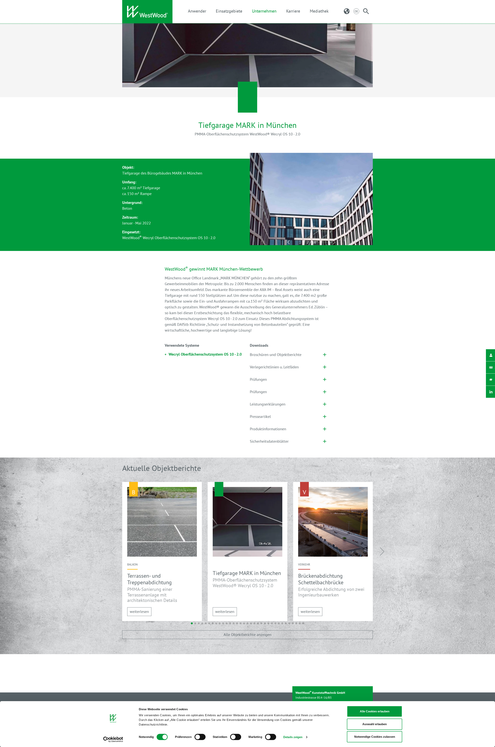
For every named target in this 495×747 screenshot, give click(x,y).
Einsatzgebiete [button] (229, 11)
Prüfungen (258, 379)
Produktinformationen (268, 428)
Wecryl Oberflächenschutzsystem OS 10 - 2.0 (205, 354)
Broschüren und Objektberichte (275, 354)
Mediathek (319, 11)
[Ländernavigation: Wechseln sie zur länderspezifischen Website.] (347, 11)
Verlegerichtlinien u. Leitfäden (274, 367)
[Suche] (366, 11)
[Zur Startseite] (147, 11)
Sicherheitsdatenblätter (269, 441)
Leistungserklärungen (267, 404)
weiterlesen (139, 611)
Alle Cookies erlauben (374, 711)
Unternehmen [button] (264, 11)
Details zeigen (292, 737)
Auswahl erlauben (374, 724)
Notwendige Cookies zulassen (374, 736)
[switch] (200, 737)
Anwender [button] (197, 11)
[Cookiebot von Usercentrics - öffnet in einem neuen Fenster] (113, 739)
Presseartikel (260, 416)
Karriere (293, 11)
